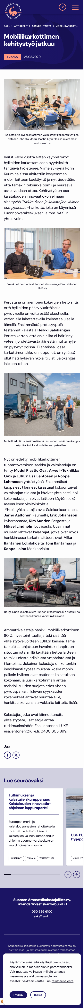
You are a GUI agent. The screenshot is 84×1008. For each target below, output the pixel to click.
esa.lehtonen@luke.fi (21, 731)
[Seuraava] (76, 874)
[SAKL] (13, 11)
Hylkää (38, 994)
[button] (62, 7)
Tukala (12, 57)
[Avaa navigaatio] (75, 7)
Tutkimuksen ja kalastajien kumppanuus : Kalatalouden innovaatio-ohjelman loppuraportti (30, 801)
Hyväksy (18, 994)
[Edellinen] (67, 874)
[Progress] (7, 874)
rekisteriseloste (62, 981)
